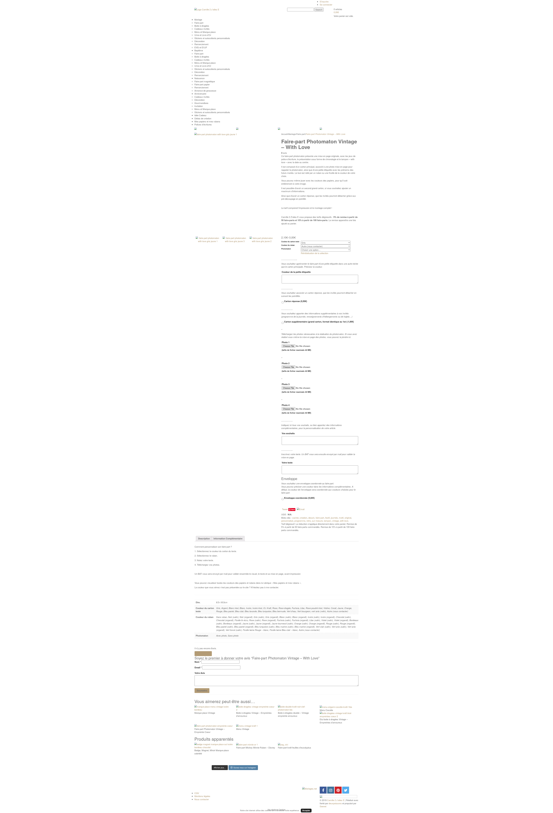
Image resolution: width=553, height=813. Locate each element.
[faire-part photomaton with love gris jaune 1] (234, 183)
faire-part (320, 517)
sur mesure (317, 520)
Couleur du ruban (288, 245)
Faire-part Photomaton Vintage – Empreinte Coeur (209, 730)
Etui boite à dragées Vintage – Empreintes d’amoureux (334, 721)
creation (303, 517)
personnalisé (287, 520)
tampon (327, 520)
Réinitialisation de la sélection (314, 253)
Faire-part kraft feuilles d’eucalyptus (294, 747)
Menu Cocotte (326, 710)
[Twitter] (345, 790)
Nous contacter (201, 799)
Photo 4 (296, 408)
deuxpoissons (335, 803)
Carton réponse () (295, 301)
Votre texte (287, 462)
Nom (198, 661)
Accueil (284, 134)
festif (327, 517)
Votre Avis (200, 673)
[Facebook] (323, 790)
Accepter (306, 810)
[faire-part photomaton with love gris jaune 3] (235, 251)
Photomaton (286, 249)
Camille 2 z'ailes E (335, 800)
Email (198, 667)
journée (334, 517)
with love (344, 520)
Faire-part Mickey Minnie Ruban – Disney (255, 747)
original (348, 517)
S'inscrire (324, 1)
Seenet (323, 806)
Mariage (292, 134)
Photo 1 (296, 346)
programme (299, 520)
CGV (196, 793)
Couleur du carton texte (290, 241)
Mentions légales (202, 796)
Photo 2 (296, 367)
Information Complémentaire (228, 538)
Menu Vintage (242, 728)
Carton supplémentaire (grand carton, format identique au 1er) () (319, 321)
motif (341, 517)
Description (204, 538)
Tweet (285, 509)
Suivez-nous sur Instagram (244, 767)
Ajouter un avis (203, 653)
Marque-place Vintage (204, 712)
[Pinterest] (338, 790)
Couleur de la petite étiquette (296, 271)
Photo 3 (296, 388)
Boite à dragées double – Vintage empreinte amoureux (293, 714)
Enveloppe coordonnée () (299, 497)
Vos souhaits (288, 433)
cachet (295, 517)
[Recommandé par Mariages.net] (309, 788)
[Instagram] (330, 790)
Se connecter (326, 4)
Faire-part (300, 134)
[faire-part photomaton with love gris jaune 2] (262, 251)
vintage (335, 520)
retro (308, 520)
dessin (311, 517)
